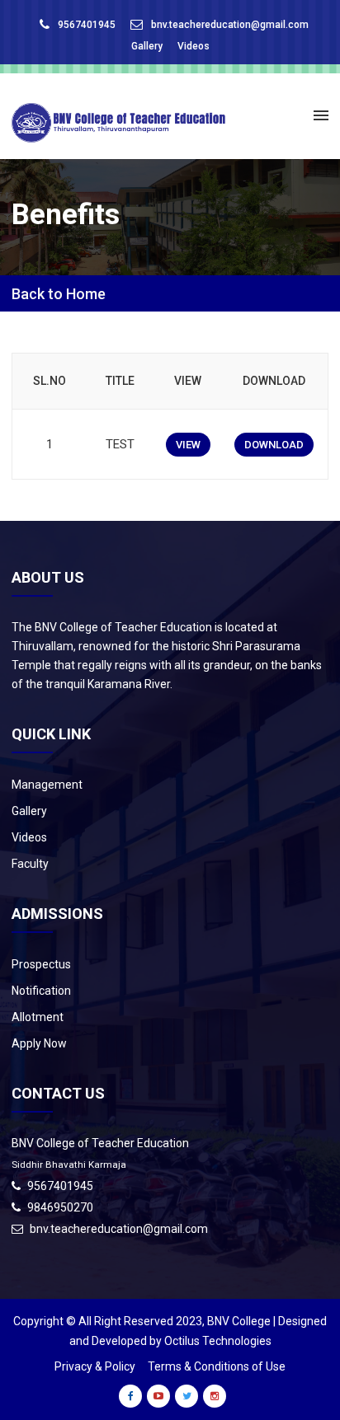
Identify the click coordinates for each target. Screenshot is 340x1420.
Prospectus (41, 964)
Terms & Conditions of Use (217, 1366)
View (188, 444)
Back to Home (59, 294)
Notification (41, 990)
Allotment (38, 1017)
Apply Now (39, 1043)
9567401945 (87, 25)
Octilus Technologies (218, 1340)
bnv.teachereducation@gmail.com (230, 25)
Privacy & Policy (94, 1366)
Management (47, 784)
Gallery (147, 46)
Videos (193, 46)
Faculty (30, 863)
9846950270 (60, 1207)
